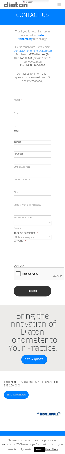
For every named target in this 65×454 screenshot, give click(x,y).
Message (20, 241)
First (16, 113)
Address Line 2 (22, 179)
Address (19, 153)
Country (18, 227)
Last (16, 126)
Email (18, 131)
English (29, 2)
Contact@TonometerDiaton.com (33, 51)
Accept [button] (39, 449)
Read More (51, 449)
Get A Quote (34, 359)
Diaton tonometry (32, 37)
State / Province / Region (27, 204)
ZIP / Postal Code (23, 217)
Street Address (22, 166)
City (16, 192)
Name (18, 99)
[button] (59, 4)
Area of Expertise (26, 233)
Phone (19, 142)
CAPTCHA (19, 265)
